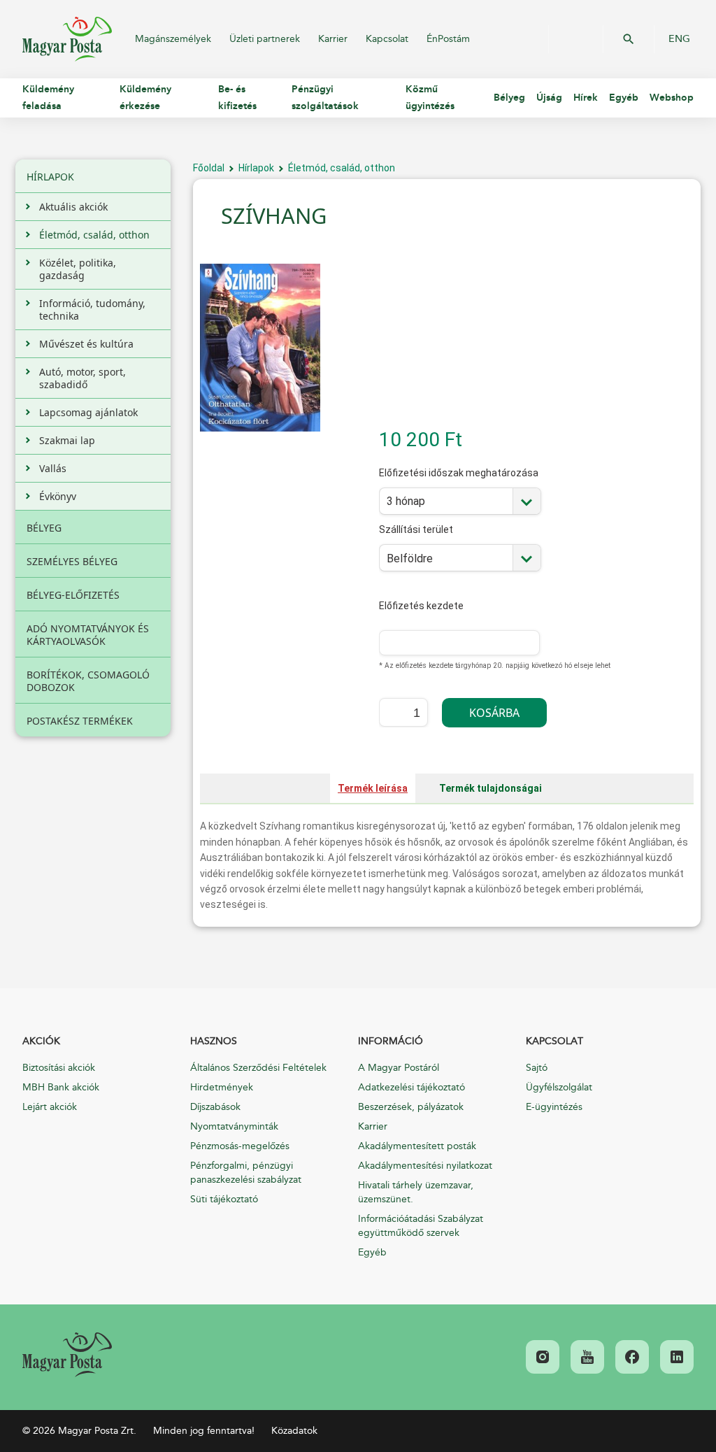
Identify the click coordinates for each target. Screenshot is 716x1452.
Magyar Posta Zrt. (67, 39)
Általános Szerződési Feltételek (258, 1068)
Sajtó (536, 1068)
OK (628, 39)
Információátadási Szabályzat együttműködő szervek (420, 1226)
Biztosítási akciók (58, 1068)
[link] (67, 1354)
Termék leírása (373, 788)
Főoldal (208, 167)
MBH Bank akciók (60, 1087)
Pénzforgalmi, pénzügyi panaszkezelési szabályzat (245, 1173)
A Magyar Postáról (398, 1068)
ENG (679, 39)
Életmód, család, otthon (341, 167)
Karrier (333, 39)
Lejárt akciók (49, 1107)
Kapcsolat (387, 39)
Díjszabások (215, 1107)
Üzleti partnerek (264, 39)
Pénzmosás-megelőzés (239, 1146)
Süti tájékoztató (224, 1199)
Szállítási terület (416, 539)
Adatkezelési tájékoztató (411, 1087)
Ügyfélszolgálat (559, 1087)
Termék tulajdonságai (490, 788)
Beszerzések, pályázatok (411, 1107)
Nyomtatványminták (234, 1126)
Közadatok (294, 1431)
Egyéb (372, 1252)
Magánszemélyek (173, 39)
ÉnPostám (448, 39)
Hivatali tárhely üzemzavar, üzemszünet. (415, 1192)
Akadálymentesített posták (417, 1146)
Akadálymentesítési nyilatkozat (425, 1166)
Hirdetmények (221, 1087)
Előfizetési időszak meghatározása (458, 482)
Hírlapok (256, 167)
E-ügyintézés (554, 1107)
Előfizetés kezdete (421, 605)
